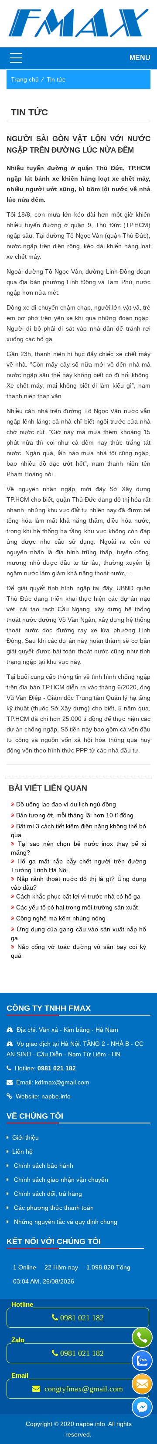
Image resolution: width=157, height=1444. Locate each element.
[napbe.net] (78, 22)
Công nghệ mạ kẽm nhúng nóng (61, 918)
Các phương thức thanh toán (54, 1207)
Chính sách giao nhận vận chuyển (61, 1179)
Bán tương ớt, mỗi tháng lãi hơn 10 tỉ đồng (74, 815)
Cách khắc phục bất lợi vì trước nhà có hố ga (78, 896)
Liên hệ (22, 1151)
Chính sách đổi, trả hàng (48, 1193)
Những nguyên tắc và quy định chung (65, 1221)
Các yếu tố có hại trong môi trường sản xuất (77, 907)
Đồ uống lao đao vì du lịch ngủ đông (66, 804)
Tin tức (56, 79)
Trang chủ (25, 79)
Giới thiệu (25, 1137)
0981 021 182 (82, 1317)
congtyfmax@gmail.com (82, 1388)
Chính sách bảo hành (43, 1165)
